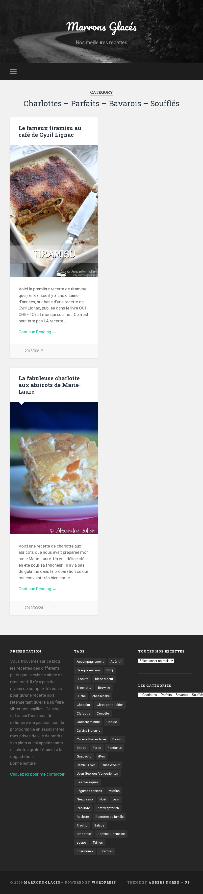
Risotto (82, 825)
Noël (103, 799)
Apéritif (116, 661)
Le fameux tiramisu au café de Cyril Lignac (50, 131)
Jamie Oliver (86, 765)
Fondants (115, 748)
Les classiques (87, 782)
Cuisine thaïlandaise (91, 739)
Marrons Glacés (101, 26)
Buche (81, 696)
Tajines (98, 842)
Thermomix (85, 851)
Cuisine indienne (88, 730)
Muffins (114, 791)
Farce (97, 748)
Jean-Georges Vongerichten (97, 773)
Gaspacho (84, 756)
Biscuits (82, 679)
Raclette (83, 817)
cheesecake (101, 696)
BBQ (109, 670)
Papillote (83, 808)
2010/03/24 (34, 608)
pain (116, 799)
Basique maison (88, 670)
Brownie (104, 687)
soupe (81, 842)
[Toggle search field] (190, 71)
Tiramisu (106, 851)
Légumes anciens (89, 791)
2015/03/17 (34, 351)
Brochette (84, 687)
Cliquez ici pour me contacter (37, 774)
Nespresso (85, 799)
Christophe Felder (110, 705)
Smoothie (84, 834)
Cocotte (103, 713)
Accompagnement (90, 661)
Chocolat (83, 705)
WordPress (104, 882)
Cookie (111, 722)
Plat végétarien (108, 808)
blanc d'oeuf (104, 679)
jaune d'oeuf (111, 765)
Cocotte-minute (88, 722)
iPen (101, 756)
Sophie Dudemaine (111, 834)
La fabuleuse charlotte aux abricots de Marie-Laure (50, 384)
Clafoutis (83, 713)
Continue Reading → (37, 331)
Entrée (81, 748)
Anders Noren (164, 882)
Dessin (117, 739)
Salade (99, 825)
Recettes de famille (110, 817)
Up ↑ (188, 882)
